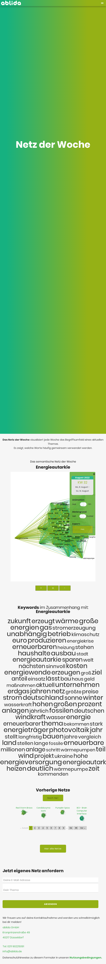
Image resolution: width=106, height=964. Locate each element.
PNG (82, 529)
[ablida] (11, 2)
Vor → (82, 828)
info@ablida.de (12, 951)
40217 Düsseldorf (13, 937)
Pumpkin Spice (62, 807)
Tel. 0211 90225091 (13, 946)
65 (76, 828)
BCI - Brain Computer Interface (82, 810)
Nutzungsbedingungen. (86, 957)
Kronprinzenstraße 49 (16, 932)
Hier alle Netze (53, 848)
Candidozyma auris (43, 809)
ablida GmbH (11, 927)
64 (71, 828)
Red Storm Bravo (24, 807)
